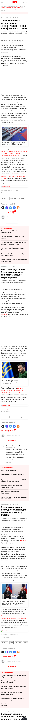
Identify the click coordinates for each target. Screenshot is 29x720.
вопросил (4, 314)
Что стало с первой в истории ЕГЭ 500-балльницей (13, 249)
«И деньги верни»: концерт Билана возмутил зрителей (11, 486)
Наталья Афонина (7, 192)
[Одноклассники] (18, 207)
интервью (22, 541)
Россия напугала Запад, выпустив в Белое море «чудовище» (14, 260)
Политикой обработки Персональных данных (11, 7)
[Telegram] (10, 207)
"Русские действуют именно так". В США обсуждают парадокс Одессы (13, 243)
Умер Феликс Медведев (8, 470)
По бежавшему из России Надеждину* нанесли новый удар (13, 475)
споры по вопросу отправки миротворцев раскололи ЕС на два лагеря (12, 390)
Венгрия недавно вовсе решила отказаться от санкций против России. (14, 176)
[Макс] (6, 207)
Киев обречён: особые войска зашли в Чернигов (13, 704)
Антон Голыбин (6, 411)
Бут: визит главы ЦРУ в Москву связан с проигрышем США (13, 231)
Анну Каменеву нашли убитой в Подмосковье (10, 492)
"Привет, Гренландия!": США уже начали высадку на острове (13, 682)
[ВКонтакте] (14, 207)
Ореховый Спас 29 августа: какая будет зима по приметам (13, 254)
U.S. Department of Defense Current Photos (13, 409)
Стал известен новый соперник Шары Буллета (12, 237)
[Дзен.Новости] (2, 207)
